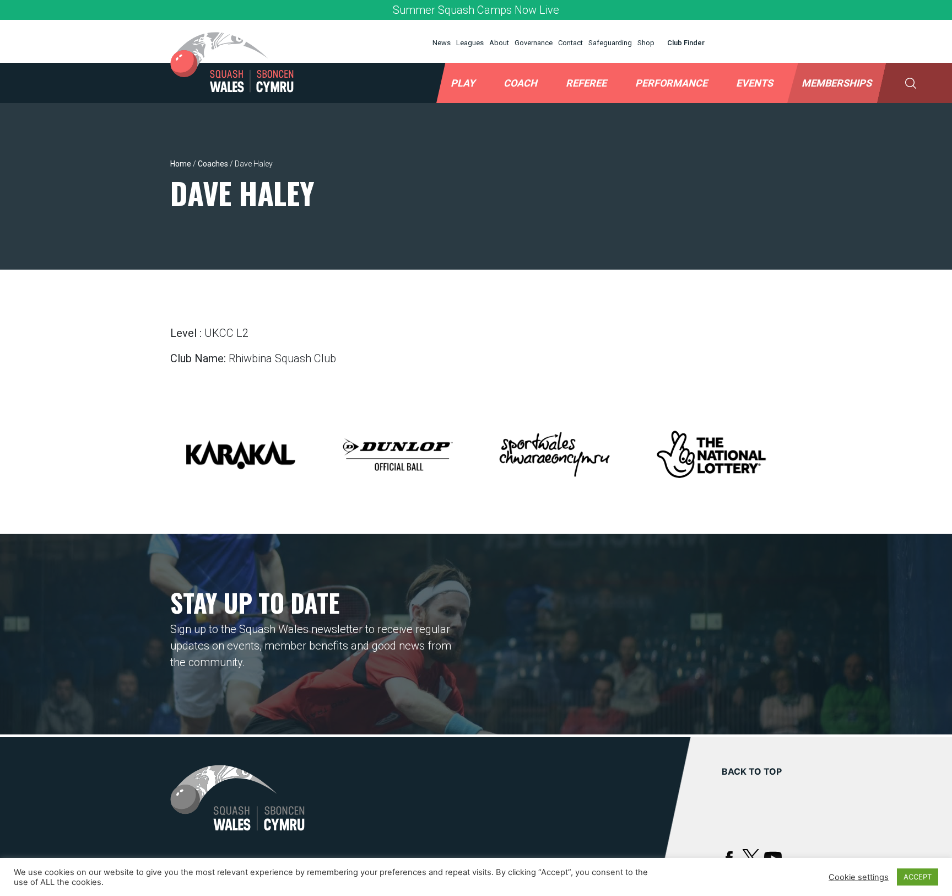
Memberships (837, 83)
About (499, 43)
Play (463, 83)
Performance (671, 83)
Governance (534, 43)
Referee (586, 83)
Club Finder (686, 43)
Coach (520, 83)
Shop (645, 43)
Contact (570, 43)
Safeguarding (610, 43)
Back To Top (752, 771)
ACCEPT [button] (918, 876)
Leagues (470, 43)
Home (180, 163)
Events (754, 83)
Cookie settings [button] (859, 877)
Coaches (213, 163)
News (441, 43)
